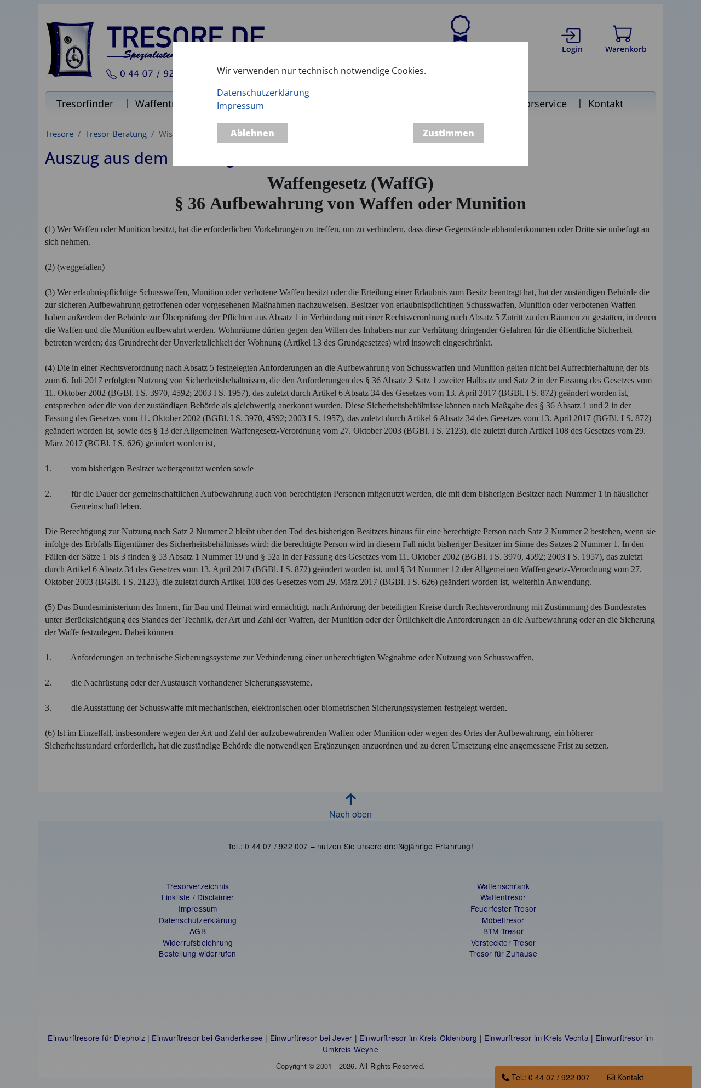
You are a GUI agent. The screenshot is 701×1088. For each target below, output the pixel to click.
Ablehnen (252, 134)
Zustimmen (448, 134)
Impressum (240, 106)
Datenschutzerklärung (263, 93)
